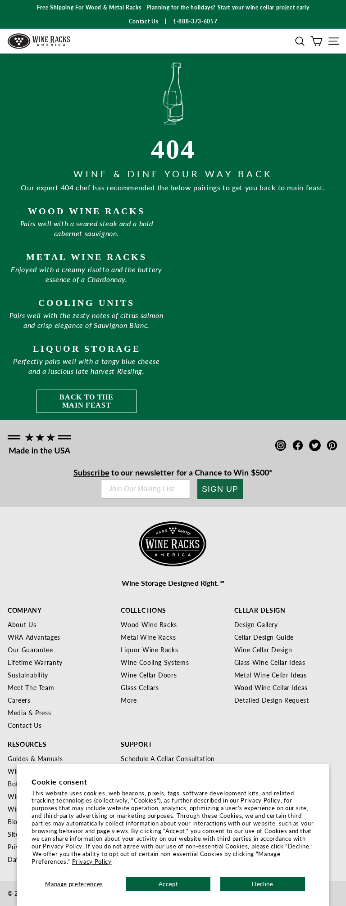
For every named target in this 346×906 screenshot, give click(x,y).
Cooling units (86, 303)
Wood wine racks (86, 211)
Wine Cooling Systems (155, 662)
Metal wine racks (86, 257)
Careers (19, 699)
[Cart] (316, 41)
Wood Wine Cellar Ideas (271, 687)
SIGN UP (220, 488)
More (129, 699)
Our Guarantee (30, 649)
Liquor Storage (87, 349)
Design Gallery (256, 624)
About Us (22, 624)
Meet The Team (31, 687)
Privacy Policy (92, 861)
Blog (14, 821)
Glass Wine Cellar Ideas (269, 662)
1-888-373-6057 (195, 21)
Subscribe (91, 472)
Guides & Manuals (35, 758)
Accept (168, 883)
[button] (300, 41)
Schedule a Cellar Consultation (168, 758)
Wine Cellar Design (263, 649)
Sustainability (28, 674)
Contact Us (25, 725)
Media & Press (29, 712)
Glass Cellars (140, 687)
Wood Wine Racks (149, 624)
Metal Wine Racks (148, 636)
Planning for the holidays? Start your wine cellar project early (227, 7)
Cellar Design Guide (264, 636)
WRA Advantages (34, 636)
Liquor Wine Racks (149, 649)
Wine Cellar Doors (149, 674)
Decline (262, 883)
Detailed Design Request (271, 699)
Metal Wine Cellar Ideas (270, 674)
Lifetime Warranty (35, 662)
